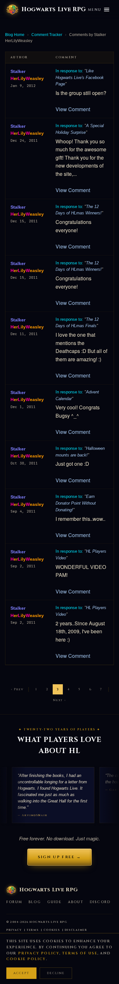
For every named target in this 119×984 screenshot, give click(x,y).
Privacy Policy (39, 953)
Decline (56, 973)
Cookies (51, 930)
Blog (35, 902)
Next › (59, 700)
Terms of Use (79, 953)
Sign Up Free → (59, 856)
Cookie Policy (26, 959)
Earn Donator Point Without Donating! (76, 503)
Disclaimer (76, 930)
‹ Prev (17, 689)
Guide (54, 902)
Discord (100, 902)
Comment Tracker (46, 34)
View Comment (73, 109)
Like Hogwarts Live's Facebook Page (80, 77)
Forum (14, 902)
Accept (21, 973)
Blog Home (14, 34)
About (75, 902)
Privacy (14, 930)
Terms (33, 930)
